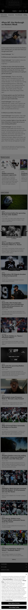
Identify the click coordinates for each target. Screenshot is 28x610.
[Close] (26, 574)
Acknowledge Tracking (14, 607)
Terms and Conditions (8, 579)
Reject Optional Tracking (14, 603)
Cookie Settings (9, 600)
